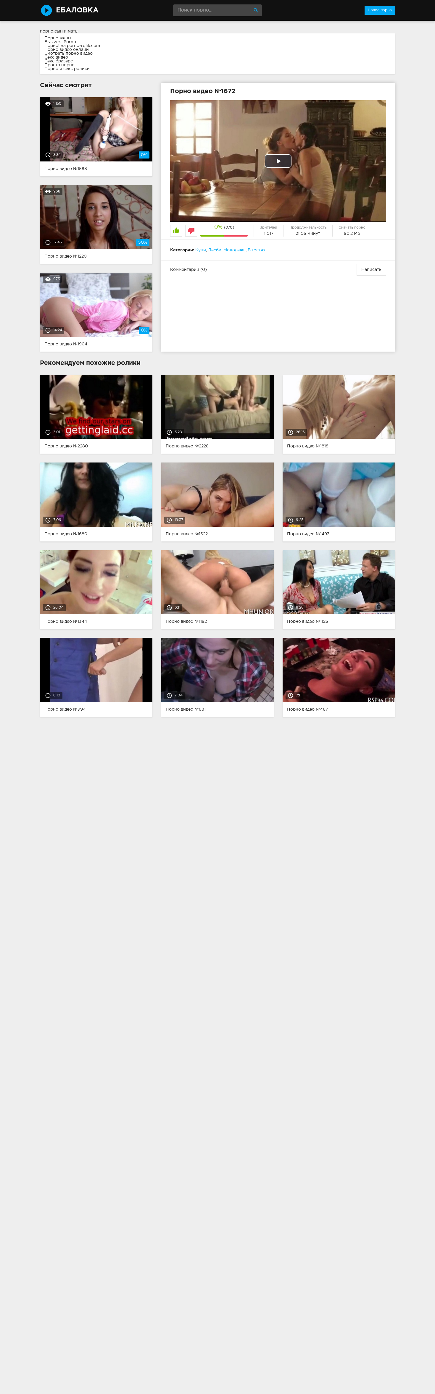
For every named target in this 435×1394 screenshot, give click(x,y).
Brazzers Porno (60, 42)
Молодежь (234, 250)
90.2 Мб (352, 233)
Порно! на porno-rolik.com (72, 46)
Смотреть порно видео (68, 53)
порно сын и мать (59, 31)
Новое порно (380, 10)
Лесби (214, 250)
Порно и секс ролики (67, 69)
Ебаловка (77, 10)
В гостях (256, 250)
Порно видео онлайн (66, 49)
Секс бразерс (58, 61)
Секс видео (56, 57)
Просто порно (59, 65)
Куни (200, 250)
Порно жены (57, 38)
